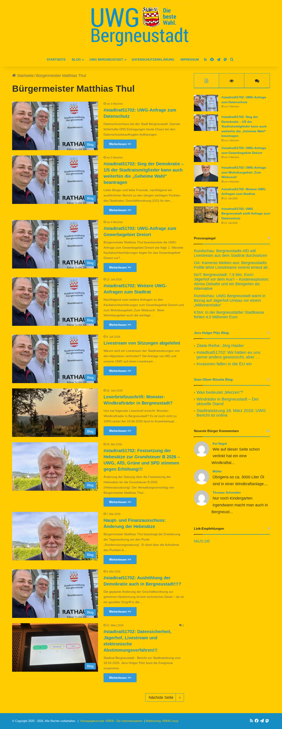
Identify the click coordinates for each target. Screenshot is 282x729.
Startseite (56, 59)
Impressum (189, 59)
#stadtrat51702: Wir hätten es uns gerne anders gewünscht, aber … (228, 354)
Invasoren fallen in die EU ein (224, 364)
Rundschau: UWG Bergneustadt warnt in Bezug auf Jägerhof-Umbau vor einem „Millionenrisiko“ (229, 300)
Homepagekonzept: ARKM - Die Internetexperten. (111, 721)
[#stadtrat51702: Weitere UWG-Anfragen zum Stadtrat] (206, 195)
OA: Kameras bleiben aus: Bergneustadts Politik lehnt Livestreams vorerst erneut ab (231, 265)
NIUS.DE (202, 541)
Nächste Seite (161, 697)
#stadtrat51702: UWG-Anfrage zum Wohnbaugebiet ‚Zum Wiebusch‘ (243, 172)
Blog (76, 59)
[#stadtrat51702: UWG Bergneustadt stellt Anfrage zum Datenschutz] (206, 214)
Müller (217, 471)
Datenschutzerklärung (153, 59)
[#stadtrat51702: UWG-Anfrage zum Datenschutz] (206, 103)
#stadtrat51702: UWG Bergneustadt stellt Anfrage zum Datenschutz (245, 213)
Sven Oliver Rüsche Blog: (214, 379)
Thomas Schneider (227, 492)
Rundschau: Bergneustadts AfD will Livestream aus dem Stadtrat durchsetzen (230, 253)
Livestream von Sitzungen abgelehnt (142, 343)
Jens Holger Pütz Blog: (212, 333)
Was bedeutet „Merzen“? (220, 392)
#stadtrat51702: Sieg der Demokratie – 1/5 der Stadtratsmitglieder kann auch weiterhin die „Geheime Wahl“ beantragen (244, 126)
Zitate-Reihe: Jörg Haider (220, 345)
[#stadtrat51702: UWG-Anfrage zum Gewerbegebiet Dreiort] (206, 153)
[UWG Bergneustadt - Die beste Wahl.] (141, 26)
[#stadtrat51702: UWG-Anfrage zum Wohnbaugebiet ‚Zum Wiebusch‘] (206, 173)
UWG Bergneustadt (106, 59)
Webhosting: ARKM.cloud (162, 721)
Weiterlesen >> (120, 144)
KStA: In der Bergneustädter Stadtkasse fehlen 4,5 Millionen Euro (229, 314)
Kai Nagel (220, 443)
